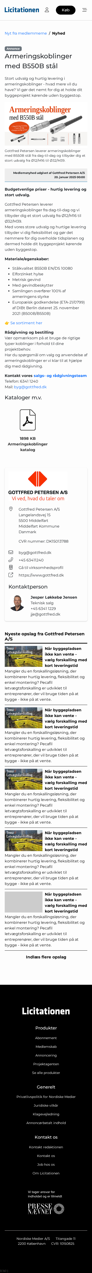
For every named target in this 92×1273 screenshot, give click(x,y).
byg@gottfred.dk (30, 387)
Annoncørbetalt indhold (46, 1123)
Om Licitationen (46, 1173)
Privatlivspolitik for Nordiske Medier (46, 1097)
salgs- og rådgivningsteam (60, 375)
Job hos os (46, 1164)
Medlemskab (46, 1047)
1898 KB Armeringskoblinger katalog (28, 444)
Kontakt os (46, 1156)
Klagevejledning (46, 1114)
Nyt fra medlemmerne (26, 33)
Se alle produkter (46, 1073)
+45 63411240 (31, 560)
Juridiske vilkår (46, 1105)
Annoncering (46, 1055)
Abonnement (46, 1038)
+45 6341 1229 (43, 608)
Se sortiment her (26, 323)
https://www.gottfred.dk (41, 575)
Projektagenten (46, 1064)
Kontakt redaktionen (46, 1147)
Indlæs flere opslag (46, 957)
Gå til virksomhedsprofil (41, 567)
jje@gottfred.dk (45, 614)
